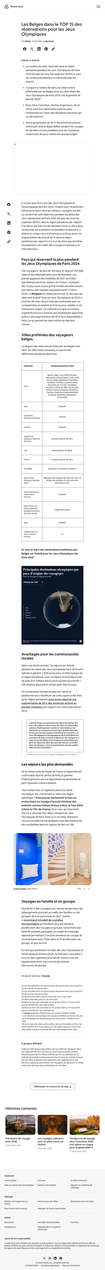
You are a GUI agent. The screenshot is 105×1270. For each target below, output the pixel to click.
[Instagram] (50, 1258)
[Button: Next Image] (89, 888)
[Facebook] (61, 1258)
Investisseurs (10, 1227)
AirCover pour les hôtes (48, 1201)
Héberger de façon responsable (52, 1208)
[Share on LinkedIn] (39, 49)
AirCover (41, 1180)
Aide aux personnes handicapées (19, 1185)
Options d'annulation (47, 1185)
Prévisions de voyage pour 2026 (17, 1140)
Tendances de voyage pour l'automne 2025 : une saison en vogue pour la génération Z (82, 1143)
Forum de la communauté (15, 1208)
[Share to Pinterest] (46, 49)
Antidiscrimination (79, 1180)
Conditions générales (50, 1265)
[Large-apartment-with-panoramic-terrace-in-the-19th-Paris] (53, 169)
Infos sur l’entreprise (71, 1265)
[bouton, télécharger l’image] (85, 148)
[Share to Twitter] (32, 49)
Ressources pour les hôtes (82, 1201)
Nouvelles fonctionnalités (49, 1222)
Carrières (75, 1222)
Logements (48, 41)
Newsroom (16, 6)
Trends (46, 975)
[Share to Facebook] (24, 49)
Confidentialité (31, 1265)
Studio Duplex (20, 888)
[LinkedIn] (55, 1258)
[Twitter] (44, 1258)
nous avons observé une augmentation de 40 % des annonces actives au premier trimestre (49, 703)
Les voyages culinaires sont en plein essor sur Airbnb (51, 1141)
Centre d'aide (10, 1180)
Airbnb (28, 41)
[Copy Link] (53, 49)
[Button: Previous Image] (84, 888)
